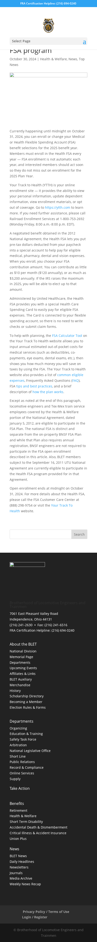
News (73, 59)
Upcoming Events (23, 668)
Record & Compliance (27, 767)
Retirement (18, 810)
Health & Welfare (53, 59)
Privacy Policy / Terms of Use (46, 911)
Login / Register (33, 917)
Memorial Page (21, 657)
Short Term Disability (26, 821)
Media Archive (21, 878)
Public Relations (22, 762)
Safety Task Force (23, 739)
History (15, 690)
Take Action (21, 788)
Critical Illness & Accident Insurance (38, 833)
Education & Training (26, 733)
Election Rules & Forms (28, 707)
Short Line (18, 756)
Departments (20, 662)
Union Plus (18, 838)
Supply (15, 779)
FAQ (75, 380)
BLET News (18, 856)
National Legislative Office (30, 750)
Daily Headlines (22, 861)
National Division (23, 651)
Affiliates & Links (23, 673)
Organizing (18, 728)
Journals (16, 873)
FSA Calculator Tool (67, 335)
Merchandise (20, 685)
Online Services (22, 773)
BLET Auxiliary (21, 679)
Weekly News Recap (25, 884)
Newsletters (19, 867)
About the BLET (23, 644)
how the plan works (47, 392)
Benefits (17, 803)
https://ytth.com (57, 207)
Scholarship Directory (27, 696)
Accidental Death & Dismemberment (38, 827)
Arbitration (18, 745)
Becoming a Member (26, 701)
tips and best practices (34, 386)
